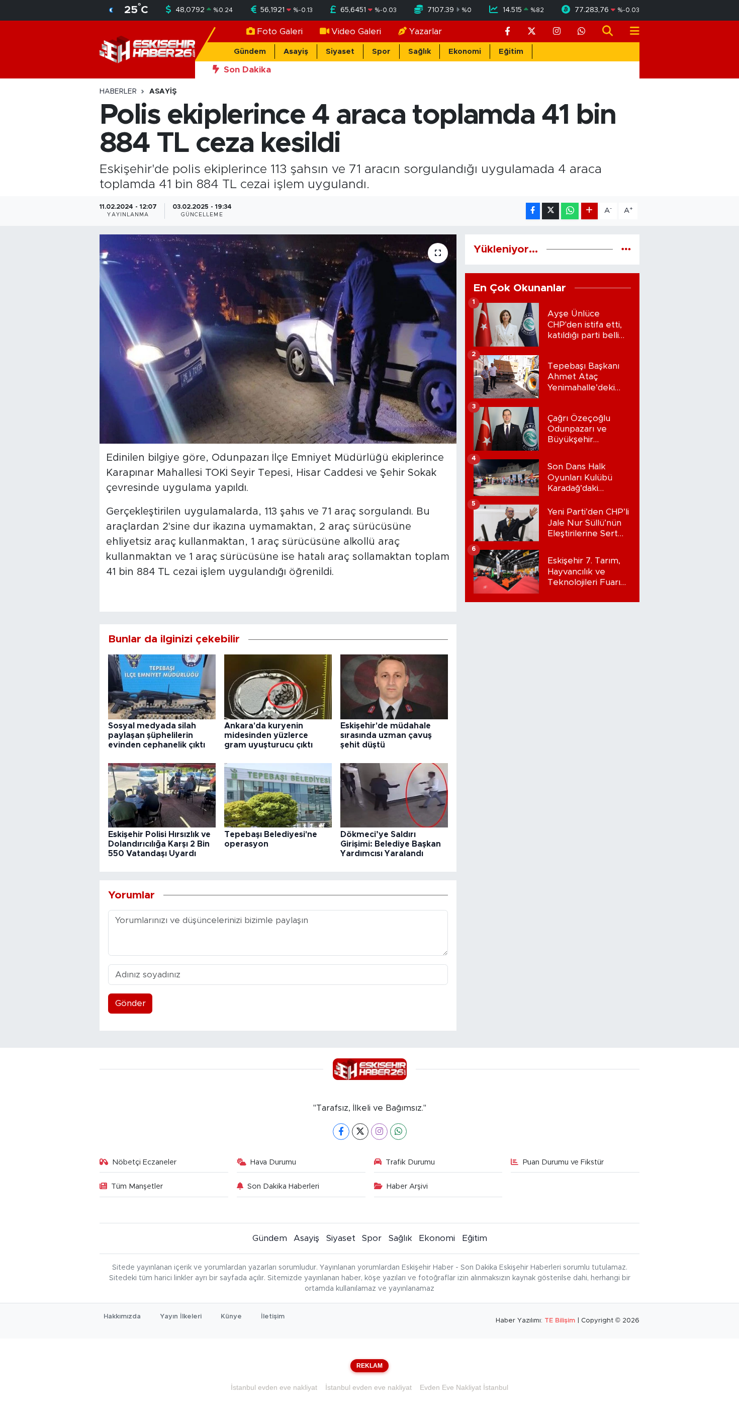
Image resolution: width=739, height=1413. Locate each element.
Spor (381, 51)
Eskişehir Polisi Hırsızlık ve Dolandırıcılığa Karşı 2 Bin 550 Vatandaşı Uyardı (159, 844)
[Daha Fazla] (589, 211)
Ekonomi (464, 51)
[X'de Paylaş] (550, 211)
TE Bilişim (559, 1320)
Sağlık (419, 51)
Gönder (130, 1003)
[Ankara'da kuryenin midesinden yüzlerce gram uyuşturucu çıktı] (278, 686)
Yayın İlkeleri (181, 1316)
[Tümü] (626, 249)
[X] (360, 1131)
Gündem (250, 51)
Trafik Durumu (410, 1162)
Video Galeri (356, 31)
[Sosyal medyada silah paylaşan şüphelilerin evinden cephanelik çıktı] (162, 686)
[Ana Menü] (630, 31)
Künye (231, 1316)
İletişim (273, 1316)
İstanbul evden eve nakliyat (274, 1387)
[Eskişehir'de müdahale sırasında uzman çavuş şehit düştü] (394, 686)
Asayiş (296, 51)
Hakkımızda (122, 1316)
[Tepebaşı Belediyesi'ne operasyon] (278, 794)
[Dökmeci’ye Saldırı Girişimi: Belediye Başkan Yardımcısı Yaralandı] (394, 794)
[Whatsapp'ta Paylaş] (570, 211)
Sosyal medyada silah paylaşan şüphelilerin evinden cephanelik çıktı (156, 735)
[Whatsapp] (398, 1131)
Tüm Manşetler (137, 1186)
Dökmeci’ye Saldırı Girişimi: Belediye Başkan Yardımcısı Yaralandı (390, 844)
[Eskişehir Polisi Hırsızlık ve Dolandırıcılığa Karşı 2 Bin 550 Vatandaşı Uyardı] (162, 794)
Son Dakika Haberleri (283, 1186)
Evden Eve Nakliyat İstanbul (464, 1387)
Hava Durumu (273, 1162)
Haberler (118, 91)
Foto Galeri (280, 31)
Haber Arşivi (407, 1186)
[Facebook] (341, 1131)
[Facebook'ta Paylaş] (533, 211)
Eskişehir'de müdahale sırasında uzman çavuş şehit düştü (386, 735)
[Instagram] (379, 1131)
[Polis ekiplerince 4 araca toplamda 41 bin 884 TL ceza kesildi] (278, 339)
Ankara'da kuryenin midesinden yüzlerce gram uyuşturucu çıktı (268, 735)
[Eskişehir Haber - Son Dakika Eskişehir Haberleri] (147, 49)
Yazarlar (425, 31)
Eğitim (511, 51)
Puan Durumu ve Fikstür (563, 1162)
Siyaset (340, 51)
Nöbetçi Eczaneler (144, 1162)
